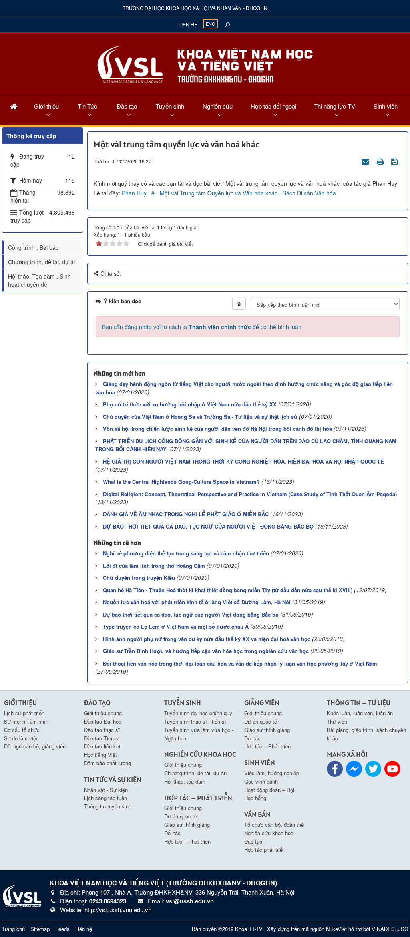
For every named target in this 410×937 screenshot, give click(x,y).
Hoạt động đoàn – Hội (269, 790)
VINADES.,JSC (390, 929)
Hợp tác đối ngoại (273, 106)
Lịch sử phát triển (24, 713)
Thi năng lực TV (334, 106)
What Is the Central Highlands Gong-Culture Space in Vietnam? (181, 481)
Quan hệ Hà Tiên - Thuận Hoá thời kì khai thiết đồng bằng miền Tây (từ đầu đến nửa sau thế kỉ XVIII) (227, 590)
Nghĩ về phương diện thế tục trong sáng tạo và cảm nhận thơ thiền (186, 553)
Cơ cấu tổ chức (22, 730)
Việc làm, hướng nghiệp (271, 773)
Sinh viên (386, 106)
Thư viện (337, 721)
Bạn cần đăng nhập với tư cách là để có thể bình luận (201, 327)
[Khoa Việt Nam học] (22, 895)
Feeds (62, 929)
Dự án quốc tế (180, 816)
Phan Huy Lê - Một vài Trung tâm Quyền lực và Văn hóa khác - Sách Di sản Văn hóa (229, 193)
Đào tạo (127, 106)
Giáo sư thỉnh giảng (187, 824)
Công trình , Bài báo (33, 247)
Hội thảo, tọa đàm (184, 781)
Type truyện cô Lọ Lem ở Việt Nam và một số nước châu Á (176, 626)
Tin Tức (87, 106)
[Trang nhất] (14, 106)
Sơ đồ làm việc (21, 738)
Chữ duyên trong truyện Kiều (139, 577)
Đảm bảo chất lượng (107, 763)
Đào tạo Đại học (102, 721)
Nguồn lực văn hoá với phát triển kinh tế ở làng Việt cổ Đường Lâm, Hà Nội (197, 602)
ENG (210, 23)
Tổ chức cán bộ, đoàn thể (274, 824)
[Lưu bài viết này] (395, 161)
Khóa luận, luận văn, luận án (360, 713)
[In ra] (381, 161)
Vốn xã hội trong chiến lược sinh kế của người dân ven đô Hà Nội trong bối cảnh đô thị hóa (217, 428)
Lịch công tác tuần (105, 798)
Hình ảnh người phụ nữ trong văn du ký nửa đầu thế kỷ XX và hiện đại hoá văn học (206, 639)
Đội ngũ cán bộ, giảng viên (35, 746)
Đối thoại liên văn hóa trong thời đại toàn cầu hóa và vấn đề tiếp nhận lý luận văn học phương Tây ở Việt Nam (240, 663)
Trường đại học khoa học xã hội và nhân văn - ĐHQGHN (195, 7)
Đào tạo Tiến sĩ (102, 738)
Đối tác (172, 833)
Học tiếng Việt (100, 754)
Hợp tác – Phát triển (187, 841)
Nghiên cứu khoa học (268, 833)
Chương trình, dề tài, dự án (42, 262)
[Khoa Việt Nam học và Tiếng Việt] (205, 63)
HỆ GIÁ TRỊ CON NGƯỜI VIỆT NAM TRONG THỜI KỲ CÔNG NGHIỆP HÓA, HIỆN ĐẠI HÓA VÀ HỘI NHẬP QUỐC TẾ (243, 461)
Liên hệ (188, 24)
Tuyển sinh (170, 106)
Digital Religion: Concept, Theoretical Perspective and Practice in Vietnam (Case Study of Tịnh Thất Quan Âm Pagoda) (250, 494)
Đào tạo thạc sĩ (102, 730)
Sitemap (40, 929)
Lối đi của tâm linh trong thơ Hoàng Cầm (154, 565)
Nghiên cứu (218, 106)
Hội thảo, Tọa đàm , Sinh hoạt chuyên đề (39, 280)
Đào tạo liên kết (102, 746)
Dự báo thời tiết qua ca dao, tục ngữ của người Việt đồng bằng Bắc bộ (191, 614)
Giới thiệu (46, 106)
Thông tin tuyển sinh (107, 806)
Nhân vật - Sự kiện (106, 790)
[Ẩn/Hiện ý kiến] (239, 304)
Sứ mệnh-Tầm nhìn (26, 721)
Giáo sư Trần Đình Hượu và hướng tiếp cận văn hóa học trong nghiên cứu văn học (206, 651)
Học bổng (255, 798)
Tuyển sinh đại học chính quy (198, 713)
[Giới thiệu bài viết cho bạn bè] (366, 161)
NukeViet (336, 929)
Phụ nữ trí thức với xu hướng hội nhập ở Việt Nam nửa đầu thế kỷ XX (190, 404)
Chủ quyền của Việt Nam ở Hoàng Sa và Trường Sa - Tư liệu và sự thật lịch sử (200, 416)
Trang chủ (13, 929)
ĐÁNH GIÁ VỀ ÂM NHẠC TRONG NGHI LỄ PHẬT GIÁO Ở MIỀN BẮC (186, 514)
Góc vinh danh (261, 781)
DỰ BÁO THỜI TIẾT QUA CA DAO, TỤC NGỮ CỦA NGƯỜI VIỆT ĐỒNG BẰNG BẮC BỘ (208, 526)
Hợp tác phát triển (264, 849)
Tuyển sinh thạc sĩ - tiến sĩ (195, 721)
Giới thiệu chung (103, 713)
